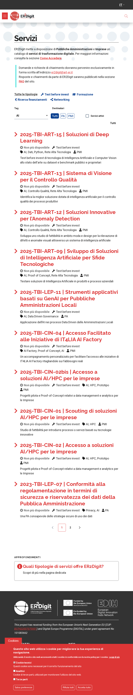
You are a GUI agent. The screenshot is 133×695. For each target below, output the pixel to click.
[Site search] (126, 16)
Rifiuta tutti (68, 687)
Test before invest (57, 94)
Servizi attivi (97, 116)
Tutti (55, 116)
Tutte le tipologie (25, 94)
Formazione (85, 94)
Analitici (20, 671)
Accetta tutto (84, 687)
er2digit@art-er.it (62, 72)
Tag (16, 108)
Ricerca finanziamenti (32, 99)
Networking (62, 99)
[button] (122, 5)
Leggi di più (114, 657)
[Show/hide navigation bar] (5, 16)
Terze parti (22, 679)
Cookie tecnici (23, 662)
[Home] (23, 16)
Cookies (13, 640)
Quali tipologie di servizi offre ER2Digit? (63, 566)
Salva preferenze (23, 687)
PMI (70, 116)
